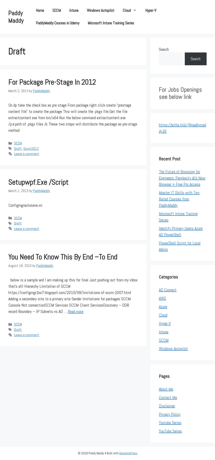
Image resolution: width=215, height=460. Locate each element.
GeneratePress (128, 453)
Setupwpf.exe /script (38, 182)
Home (40, 10)
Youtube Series (170, 422)
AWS (162, 298)
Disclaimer (167, 406)
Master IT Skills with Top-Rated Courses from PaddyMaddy (179, 199)
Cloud (127, 10)
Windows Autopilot (100, 10)
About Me (166, 389)
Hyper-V (150, 10)
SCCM (56, 10)
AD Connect (168, 290)
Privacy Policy (170, 414)
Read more (75, 311)
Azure (163, 306)
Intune (74, 10)
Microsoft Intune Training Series (111, 23)
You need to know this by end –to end (62, 256)
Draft (18, 148)
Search (164, 49)
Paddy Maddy (16, 17)
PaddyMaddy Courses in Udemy (57, 23)
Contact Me (168, 397)
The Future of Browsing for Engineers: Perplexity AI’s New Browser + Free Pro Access (182, 178)
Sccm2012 (31, 148)
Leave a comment (26, 154)
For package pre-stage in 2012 (52, 82)
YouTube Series (170, 431)
